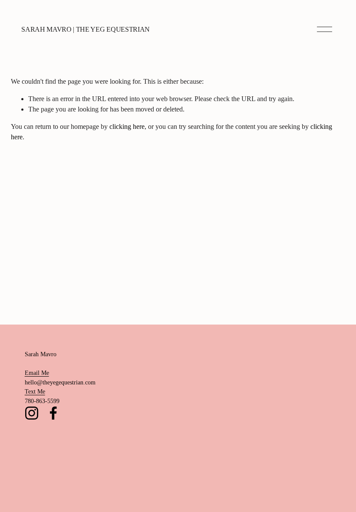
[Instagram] (32, 413)
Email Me (37, 372)
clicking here (127, 126)
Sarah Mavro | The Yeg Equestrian (85, 29)
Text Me (35, 391)
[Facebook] (53, 413)
